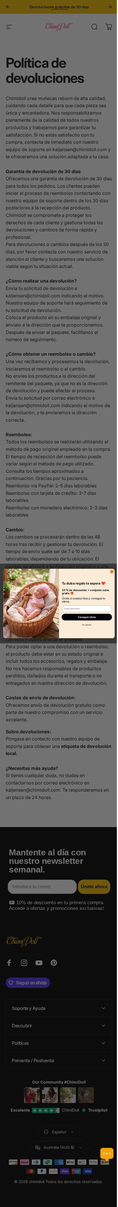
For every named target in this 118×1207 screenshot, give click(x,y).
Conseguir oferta (85, 617)
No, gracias (84, 625)
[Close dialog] (110, 572)
